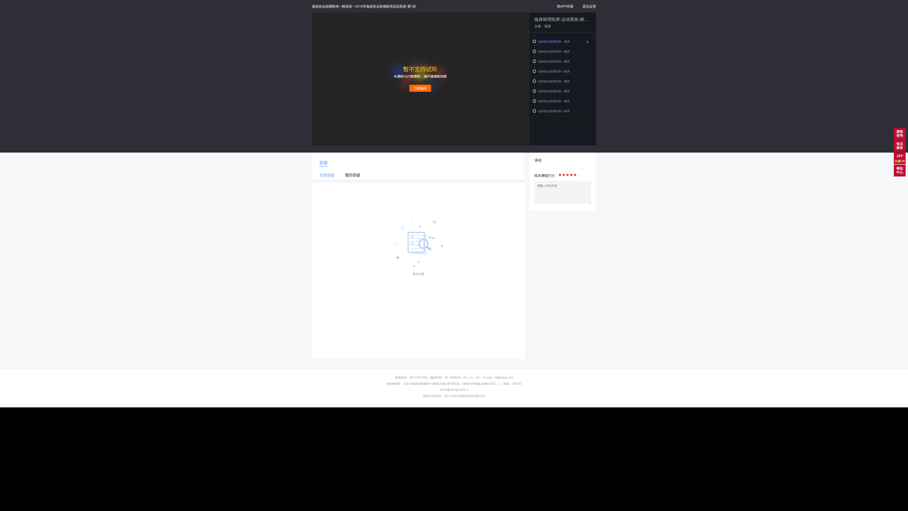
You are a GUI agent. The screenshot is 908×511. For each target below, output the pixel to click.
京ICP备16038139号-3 (454, 390)
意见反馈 (589, 6)
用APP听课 (565, 6)
